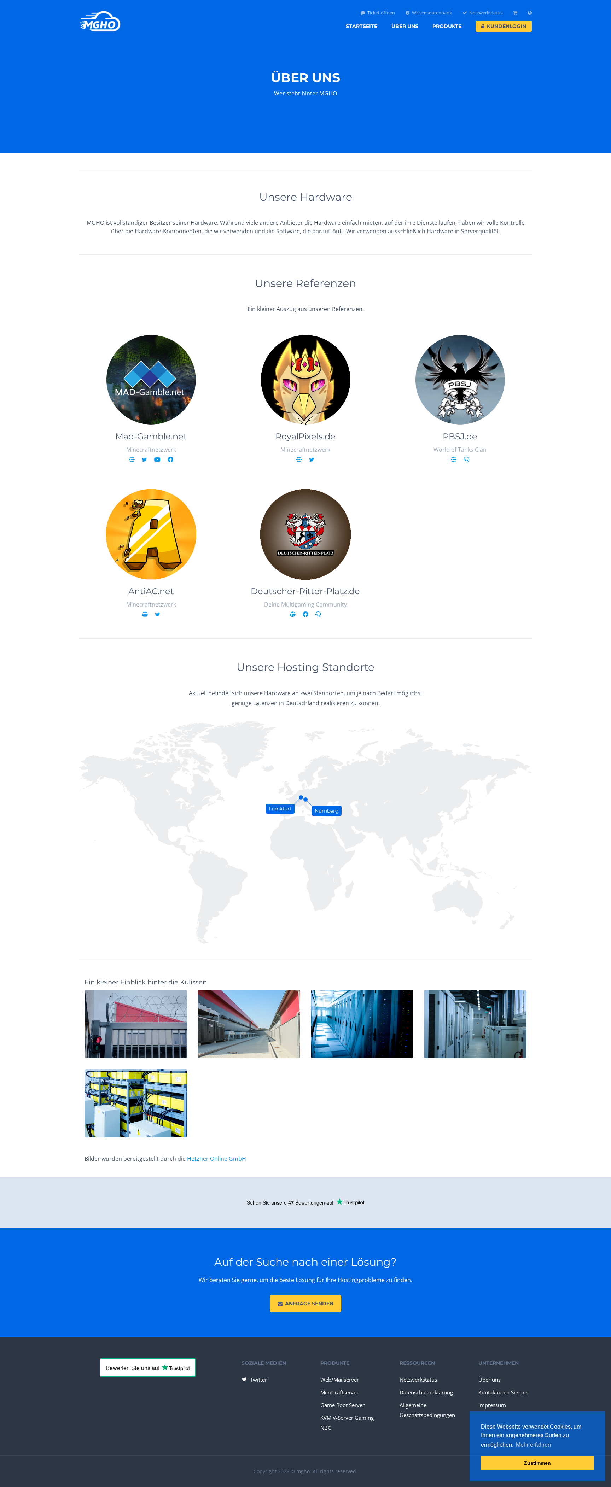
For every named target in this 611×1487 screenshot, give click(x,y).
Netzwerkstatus (485, 13)
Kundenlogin (506, 26)
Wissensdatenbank (432, 13)
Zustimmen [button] (537, 1463)
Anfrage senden (309, 1303)
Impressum (492, 1405)
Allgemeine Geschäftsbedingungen (427, 1409)
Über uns (404, 26)
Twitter (258, 1379)
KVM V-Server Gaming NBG (347, 1422)
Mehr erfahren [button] (533, 1445)
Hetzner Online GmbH (216, 1159)
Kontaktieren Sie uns (503, 1392)
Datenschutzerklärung (426, 1392)
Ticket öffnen (381, 13)
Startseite (361, 26)
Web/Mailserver (339, 1379)
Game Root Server (342, 1405)
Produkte (446, 26)
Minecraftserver (339, 1392)
